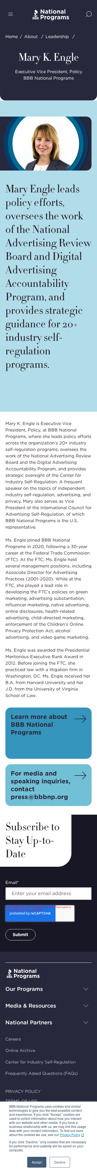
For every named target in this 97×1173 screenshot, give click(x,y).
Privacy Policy (70, 1134)
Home (11, 36)
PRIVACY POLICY (23, 1091)
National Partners (28, 1022)
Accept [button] (37, 1162)
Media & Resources (30, 1005)
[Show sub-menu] (86, 989)
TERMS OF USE (21, 1101)
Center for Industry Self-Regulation (40, 1062)
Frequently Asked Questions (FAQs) (41, 1073)
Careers (13, 1039)
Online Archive (20, 1050)
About (31, 36)
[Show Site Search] (88, 14)
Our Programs (24, 989)
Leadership (57, 36)
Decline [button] (59, 1162)
